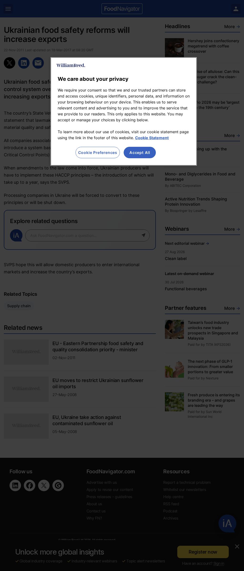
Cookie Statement (152, 137)
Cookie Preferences (97, 152)
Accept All (139, 152)
